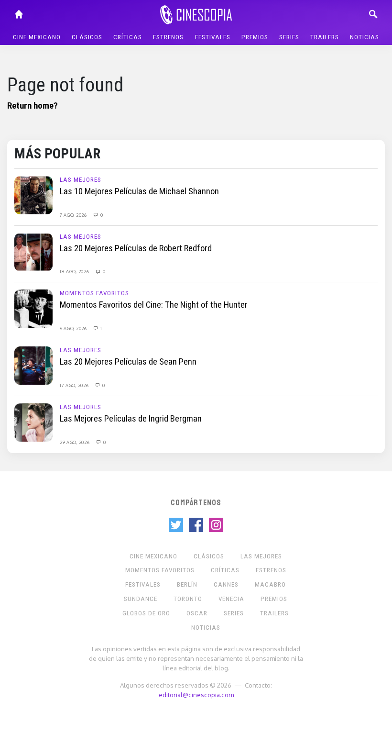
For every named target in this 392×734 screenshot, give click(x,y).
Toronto (188, 598)
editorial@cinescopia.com (196, 694)
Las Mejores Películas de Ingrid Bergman (131, 418)
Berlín (187, 584)
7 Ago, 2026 (74, 215)
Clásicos (87, 37)
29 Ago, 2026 (75, 442)
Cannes (226, 584)
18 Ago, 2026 (75, 271)
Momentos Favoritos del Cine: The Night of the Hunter (154, 305)
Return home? (32, 105)
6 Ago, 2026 (74, 328)
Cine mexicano (37, 37)
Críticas (127, 37)
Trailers (324, 37)
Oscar (196, 613)
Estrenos (168, 37)
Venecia (231, 598)
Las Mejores (80, 179)
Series (289, 37)
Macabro (270, 584)
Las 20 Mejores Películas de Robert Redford (136, 248)
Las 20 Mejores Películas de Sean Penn (128, 361)
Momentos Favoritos (94, 293)
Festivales (212, 37)
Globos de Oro (146, 613)
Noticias (364, 37)
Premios (254, 37)
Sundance (140, 598)
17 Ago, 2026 (75, 385)
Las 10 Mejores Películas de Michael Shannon (139, 191)
